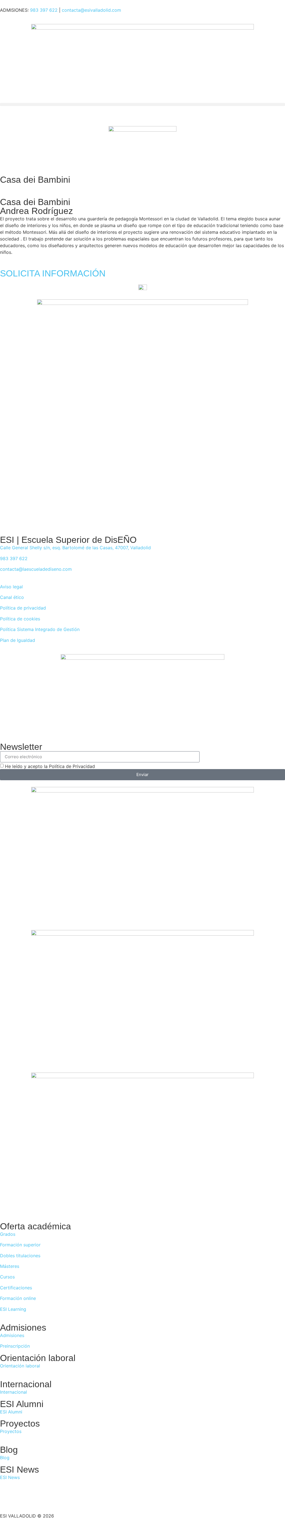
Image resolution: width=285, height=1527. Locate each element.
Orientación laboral (20, 1366)
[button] (142, 104)
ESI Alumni (11, 1412)
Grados (7, 1234)
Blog (4, 1457)
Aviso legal (11, 586)
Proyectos (10, 1431)
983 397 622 (44, 10)
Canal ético (12, 597)
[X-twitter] (22, 1498)
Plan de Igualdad (17, 640)
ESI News (10, 1477)
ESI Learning (13, 1309)
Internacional (13, 1392)
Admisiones (12, 1335)
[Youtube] (53, 1498)
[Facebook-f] (7, 1498)
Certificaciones (16, 1287)
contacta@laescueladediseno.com (36, 569)
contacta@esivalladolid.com (91, 10)
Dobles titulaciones (20, 1255)
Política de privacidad (23, 608)
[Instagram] (38, 1498)
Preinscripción (15, 1346)
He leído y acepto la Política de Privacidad (50, 766)
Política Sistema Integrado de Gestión (40, 629)
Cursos (7, 1277)
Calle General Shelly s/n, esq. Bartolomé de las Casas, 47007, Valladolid (75, 547)
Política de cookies (20, 619)
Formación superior (20, 1244)
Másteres (9, 1266)
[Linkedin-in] (68, 1498)
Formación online (18, 1298)
